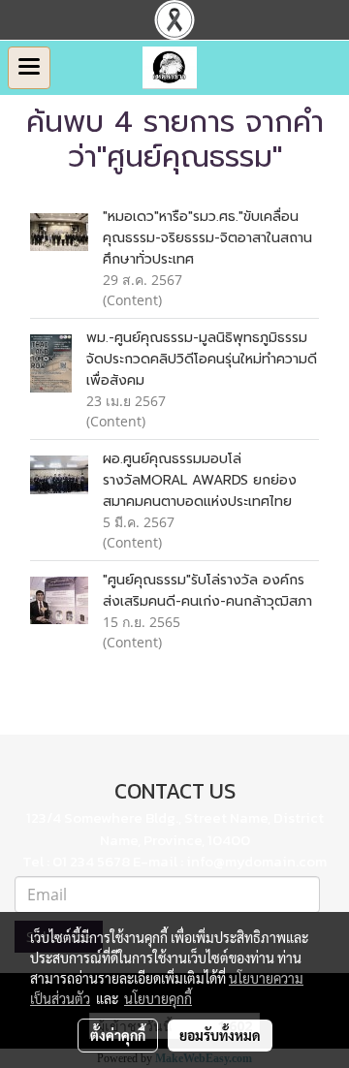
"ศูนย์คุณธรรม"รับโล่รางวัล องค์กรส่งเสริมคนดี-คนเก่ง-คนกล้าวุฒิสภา (207, 591)
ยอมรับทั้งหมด (220, 1035)
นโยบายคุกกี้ (158, 998)
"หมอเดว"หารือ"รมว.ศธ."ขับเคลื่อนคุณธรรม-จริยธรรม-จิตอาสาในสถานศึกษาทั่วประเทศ (207, 237)
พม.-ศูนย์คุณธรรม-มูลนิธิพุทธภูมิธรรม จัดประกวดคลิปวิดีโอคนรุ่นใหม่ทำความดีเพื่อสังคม (201, 359)
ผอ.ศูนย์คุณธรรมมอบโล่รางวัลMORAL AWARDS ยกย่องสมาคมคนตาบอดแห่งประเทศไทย (200, 480)
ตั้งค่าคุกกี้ (117, 1035)
